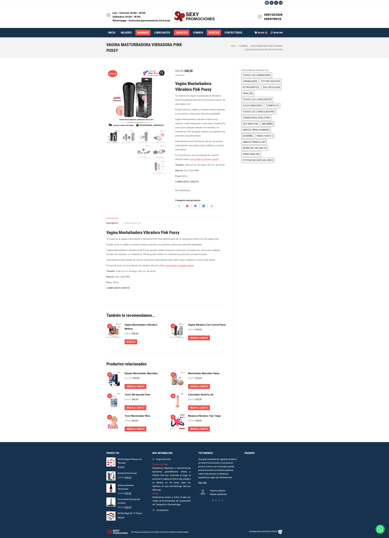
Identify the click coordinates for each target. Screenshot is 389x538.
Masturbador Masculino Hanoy (203, 373)
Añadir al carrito (199, 338)
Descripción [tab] (112, 223)
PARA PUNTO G (264, 135)
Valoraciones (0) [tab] (132, 223)
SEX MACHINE (250, 123)
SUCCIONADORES (252, 105)
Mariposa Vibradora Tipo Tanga (204, 415)
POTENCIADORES (270, 81)
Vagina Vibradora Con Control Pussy (207, 324)
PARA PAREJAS (251, 154)
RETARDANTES (251, 87)
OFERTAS (248, 135)
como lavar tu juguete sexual (204, 159)
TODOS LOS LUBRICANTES (257, 99)
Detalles (130, 342)
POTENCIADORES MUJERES (258, 160)
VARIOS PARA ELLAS (254, 142)
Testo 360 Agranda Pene (137, 394)
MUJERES (267, 123)
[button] (162, 73)
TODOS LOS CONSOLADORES (259, 111)
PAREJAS (248, 93)
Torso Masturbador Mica (137, 415)
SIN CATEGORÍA (271, 87)
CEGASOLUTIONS (269, 531)
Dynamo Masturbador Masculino (141, 373)
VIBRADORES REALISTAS (256, 117)
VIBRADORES (250, 81)
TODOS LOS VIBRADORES (257, 75)
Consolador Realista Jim (200, 394)
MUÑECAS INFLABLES (255, 148)
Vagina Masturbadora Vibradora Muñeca (141, 326)
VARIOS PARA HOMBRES (256, 129)
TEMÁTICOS (272, 105)
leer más (202, 482)
